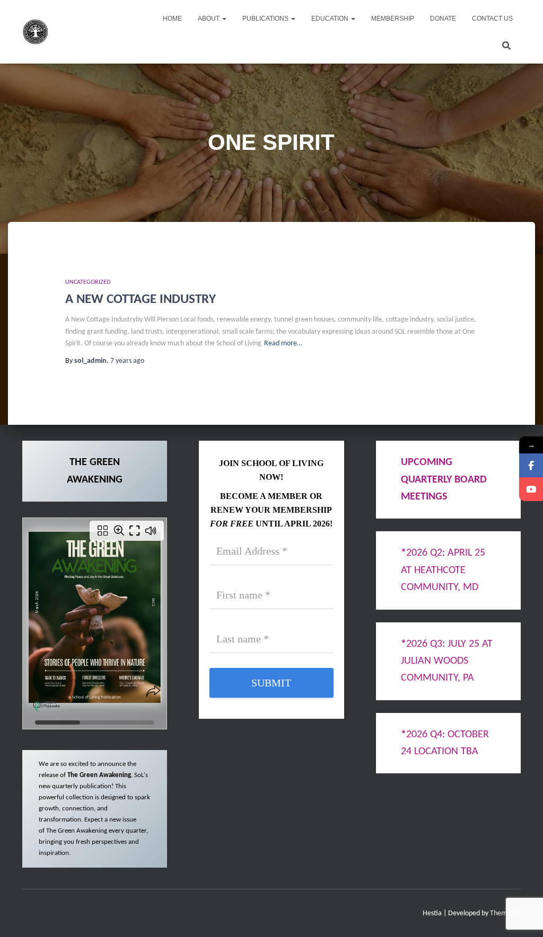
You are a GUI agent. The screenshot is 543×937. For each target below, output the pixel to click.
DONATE (443, 18)
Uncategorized (87, 282)
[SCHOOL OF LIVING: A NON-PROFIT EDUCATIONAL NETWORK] (35, 32)
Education (330, 18)
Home (172, 18)
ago (127, 361)
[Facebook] (531, 465)
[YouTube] (531, 489)
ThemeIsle (505, 913)
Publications (266, 18)
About (209, 18)
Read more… (283, 343)
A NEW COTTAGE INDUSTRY (140, 299)
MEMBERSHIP (392, 18)
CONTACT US (492, 18)
